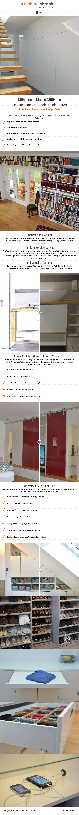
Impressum (72, 810)
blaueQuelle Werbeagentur (11, 812)
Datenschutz (65, 810)
